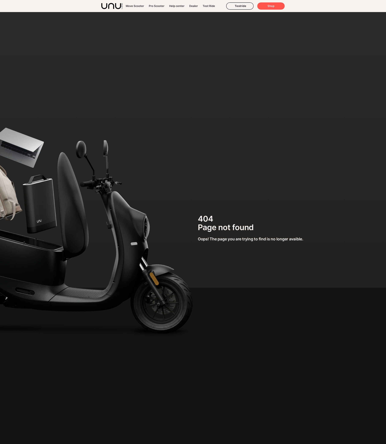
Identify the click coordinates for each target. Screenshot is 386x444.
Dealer (193, 6)
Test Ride (209, 6)
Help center (176, 6)
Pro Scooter (156, 6)
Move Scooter (135, 6)
